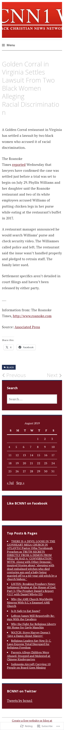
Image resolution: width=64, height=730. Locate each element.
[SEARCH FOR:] (32, 399)
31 (53, 471)
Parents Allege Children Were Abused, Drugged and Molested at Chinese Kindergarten (28, 655)
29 (38, 471)
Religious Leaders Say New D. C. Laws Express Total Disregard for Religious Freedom (29, 644)
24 (53, 463)
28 (31, 471)
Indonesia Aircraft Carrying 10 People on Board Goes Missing (28, 665)
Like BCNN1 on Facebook (27, 503)
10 (53, 447)
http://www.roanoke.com (32, 316)
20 (24, 463)
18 (10, 463)
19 (17, 463)
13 (24, 455)
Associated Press (27, 327)
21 (31, 463)
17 (53, 455)
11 (10, 455)
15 (38, 455)
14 (31, 455)
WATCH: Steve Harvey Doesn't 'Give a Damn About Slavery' (28, 634)
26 (17, 471)
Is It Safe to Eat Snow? (25, 611)
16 (45, 455)
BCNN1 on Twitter (22, 691)
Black (10, 367)
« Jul (10, 483)
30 (45, 471)
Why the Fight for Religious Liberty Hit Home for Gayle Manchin (31, 625)
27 (24, 471)
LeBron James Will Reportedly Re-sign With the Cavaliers (31, 617)
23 (45, 463)
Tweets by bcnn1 (20, 700)
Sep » (20, 483)
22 (38, 463)
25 (10, 471)
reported (19, 164)
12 (17, 455)
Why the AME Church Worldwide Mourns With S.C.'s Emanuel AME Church (30, 602)
